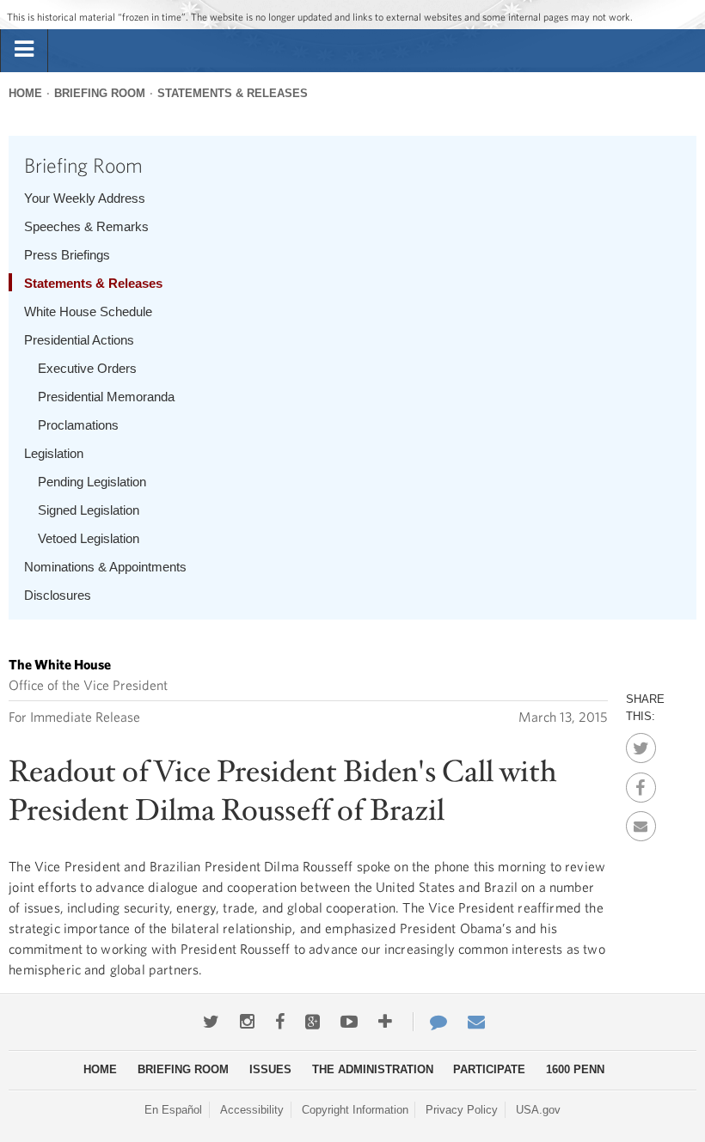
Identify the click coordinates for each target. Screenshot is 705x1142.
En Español (173, 1109)
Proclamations (78, 425)
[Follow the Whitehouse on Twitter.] (211, 1021)
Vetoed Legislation (88, 538)
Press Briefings (67, 254)
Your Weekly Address (84, 198)
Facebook (641, 782)
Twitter (641, 743)
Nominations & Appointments (105, 566)
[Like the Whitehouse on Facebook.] (280, 1021)
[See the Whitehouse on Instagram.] (247, 1021)
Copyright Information (355, 1109)
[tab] (24, 50)
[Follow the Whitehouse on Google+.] (312, 1021)
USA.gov (538, 1109)
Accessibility (252, 1109)
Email (641, 821)
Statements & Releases (232, 93)
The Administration (372, 1069)
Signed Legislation (88, 510)
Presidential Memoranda (106, 396)
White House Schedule (88, 311)
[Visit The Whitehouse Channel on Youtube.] (349, 1021)
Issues (270, 1069)
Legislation (53, 453)
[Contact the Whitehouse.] (430, 1021)
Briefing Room (99, 93)
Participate (489, 1069)
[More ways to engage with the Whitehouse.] (385, 1021)
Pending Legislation (92, 481)
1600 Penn (575, 1069)
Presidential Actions (79, 340)
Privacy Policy (462, 1109)
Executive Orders (87, 368)
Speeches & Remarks (86, 226)
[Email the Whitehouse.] (476, 1021)
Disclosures (57, 595)
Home (25, 93)
